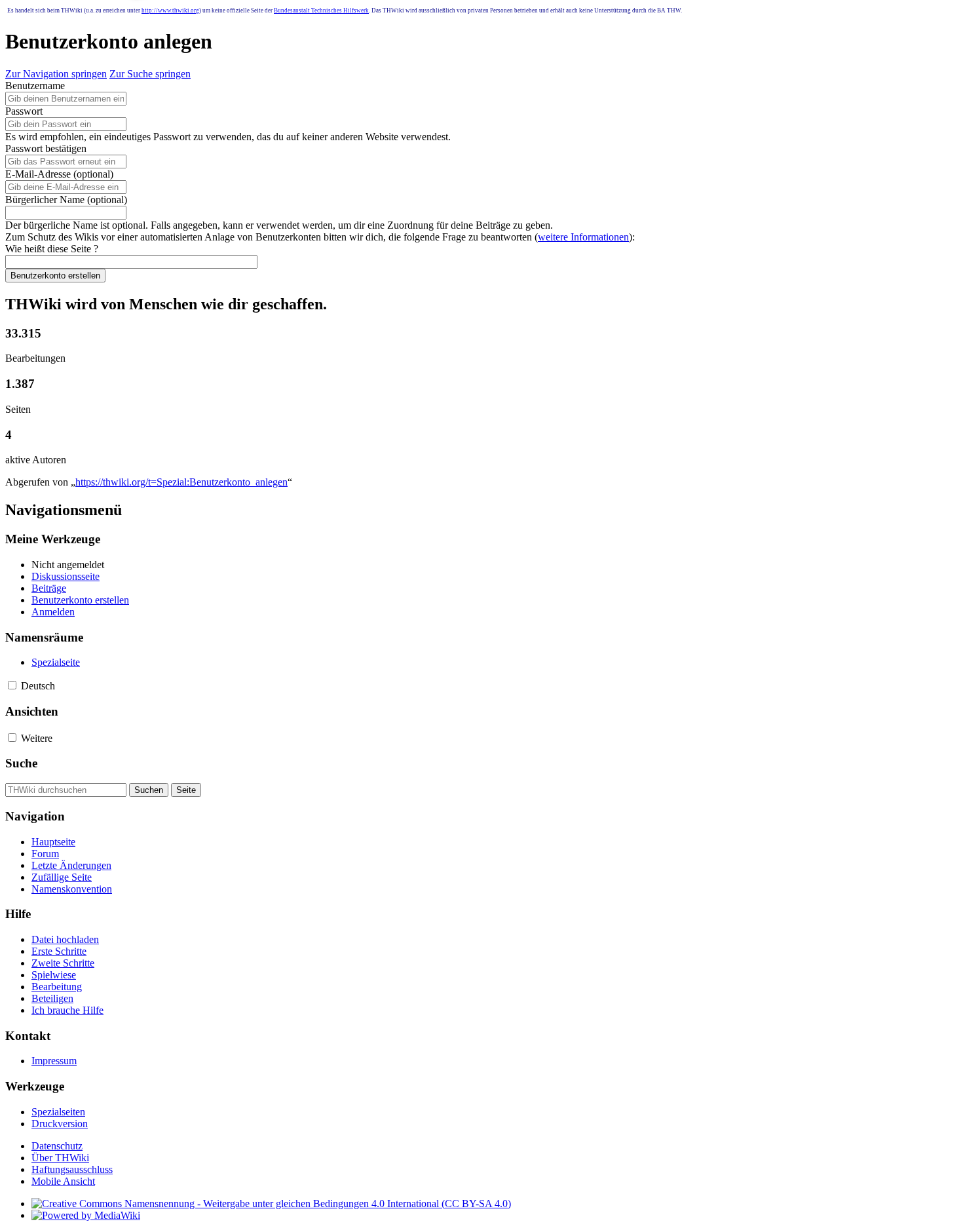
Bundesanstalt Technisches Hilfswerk (321, 10)
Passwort (24, 111)
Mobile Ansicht (63, 1181)
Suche (21, 763)
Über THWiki (60, 1157)
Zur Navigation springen (56, 73)
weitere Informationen (583, 236)
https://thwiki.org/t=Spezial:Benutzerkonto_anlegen (181, 482)
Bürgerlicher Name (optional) (66, 199)
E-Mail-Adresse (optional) (59, 174)
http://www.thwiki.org (170, 10)
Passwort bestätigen (45, 148)
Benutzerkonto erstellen (55, 275)
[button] (12, 685)
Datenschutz (57, 1145)
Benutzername (35, 85)
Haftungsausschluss (72, 1169)
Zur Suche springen (150, 73)
